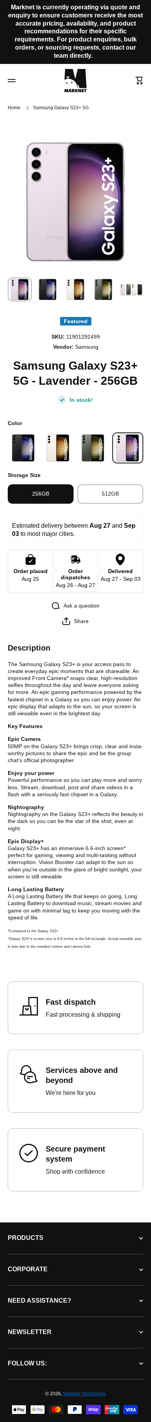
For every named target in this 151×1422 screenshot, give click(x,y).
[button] (139, 80)
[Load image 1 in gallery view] (20, 289)
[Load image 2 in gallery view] (48, 289)
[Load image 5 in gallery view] (131, 289)
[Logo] (75, 80)
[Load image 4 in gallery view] (103, 289)
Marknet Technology (84, 1393)
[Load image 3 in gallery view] (75, 289)
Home (14, 107)
